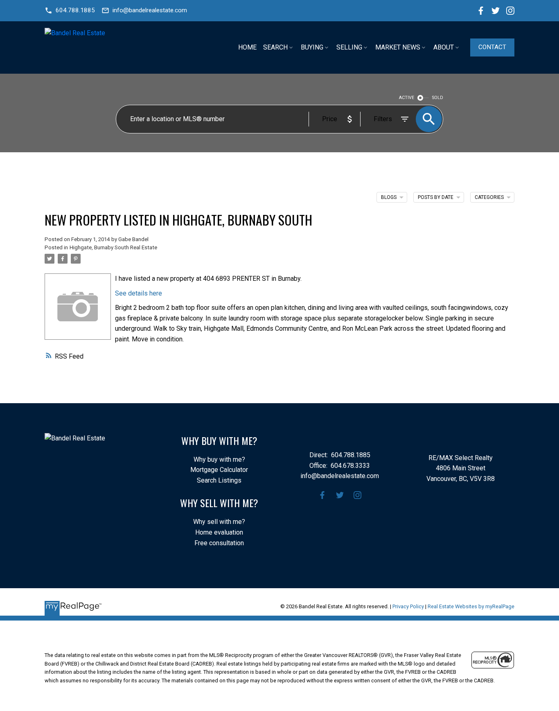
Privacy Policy (408, 606)
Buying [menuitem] (312, 47)
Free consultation (219, 543)
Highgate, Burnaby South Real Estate (113, 247)
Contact (492, 47)
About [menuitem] (443, 47)
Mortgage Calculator (219, 470)
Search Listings (219, 480)
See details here (138, 293)
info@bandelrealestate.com (150, 10)
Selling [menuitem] (349, 47)
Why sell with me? (219, 522)
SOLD (437, 97)
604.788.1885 (75, 10)
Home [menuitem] (247, 47)
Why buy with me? (219, 459)
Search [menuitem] (275, 47)
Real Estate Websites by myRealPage (471, 606)
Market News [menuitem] (397, 47)
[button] (70, 10)
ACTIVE (406, 97)
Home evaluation (219, 532)
